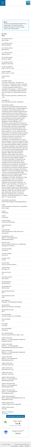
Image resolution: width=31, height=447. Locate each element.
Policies (21, 446)
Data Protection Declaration (22, 444)
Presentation (5, 413)
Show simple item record (15, 416)
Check (18, 433)
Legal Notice (14, 446)
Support (27, 446)
